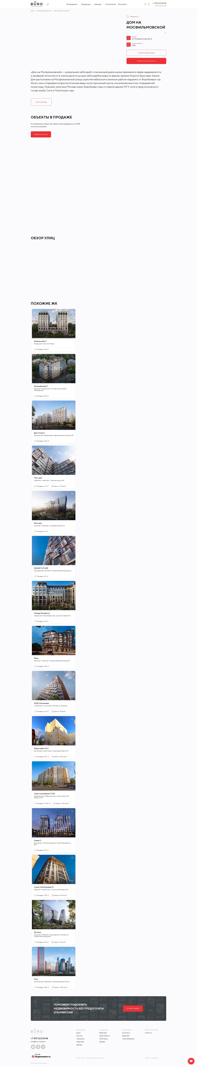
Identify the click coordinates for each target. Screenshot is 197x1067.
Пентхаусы (103, 1039)
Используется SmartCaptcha (39, 1063)
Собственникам (128, 1039)
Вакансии (125, 1036)
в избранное (134, 16)
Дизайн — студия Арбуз (151, 1058)
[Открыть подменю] (48, 4)
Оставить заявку (133, 1008)
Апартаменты (104, 1036)
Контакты (122, 4)
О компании (110, 4)
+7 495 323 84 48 (39, 1038)
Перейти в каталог (41, 134)
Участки (79, 1036)
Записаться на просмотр (146, 61)
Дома (78, 1033)
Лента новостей (151, 1030)
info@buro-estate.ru (38, 1042)
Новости (148, 1033)
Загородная (71, 4)
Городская (85, 4)
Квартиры (80, 1042)
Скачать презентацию (146, 53)
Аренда (79, 1045)
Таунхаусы (80, 1039)
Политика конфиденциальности (95, 1058)
